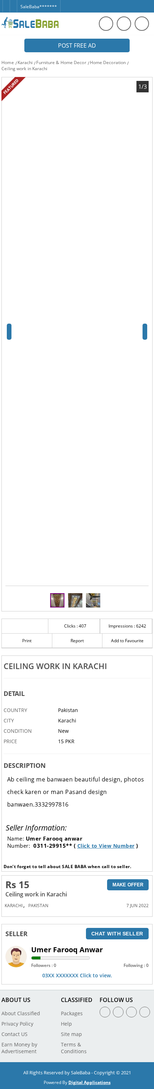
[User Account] (142, 23)
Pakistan (38, 905)
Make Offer (127, 884)
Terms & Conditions (74, 1048)
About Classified (20, 1013)
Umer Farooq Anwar (67, 949)
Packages (72, 1013)
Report (77, 641)
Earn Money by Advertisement (19, 1048)
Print (27, 641)
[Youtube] (144, 1012)
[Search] (106, 23)
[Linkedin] (131, 1012)
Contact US (14, 1034)
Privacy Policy (17, 1023)
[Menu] (124, 23)
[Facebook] (6, 3)
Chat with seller (117, 933)
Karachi (25, 62)
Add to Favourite (127, 641)
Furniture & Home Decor (61, 62)
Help (66, 1023)
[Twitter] (13, 3)
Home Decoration (108, 62)
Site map (71, 1034)
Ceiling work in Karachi (24, 69)
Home (7, 62)
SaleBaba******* (38, 7)
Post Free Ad (77, 45)
